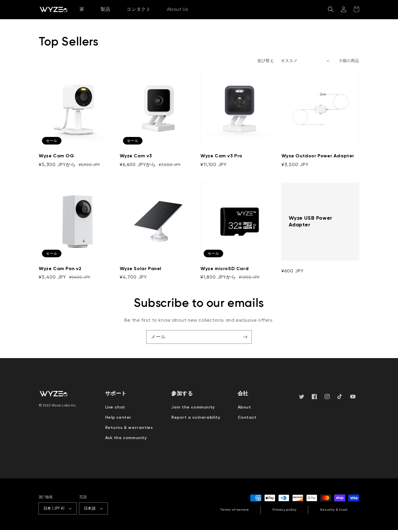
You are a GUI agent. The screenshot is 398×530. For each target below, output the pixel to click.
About (244, 407)
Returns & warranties (129, 427)
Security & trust (334, 510)
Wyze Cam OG (56, 156)
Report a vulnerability (195, 417)
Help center (118, 417)
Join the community (193, 407)
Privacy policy (284, 510)
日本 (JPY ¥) (53, 508)
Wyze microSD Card (224, 268)
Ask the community (126, 437)
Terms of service (234, 510)
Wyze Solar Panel (141, 268)
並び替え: (266, 60)
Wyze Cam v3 (136, 156)
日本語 (90, 508)
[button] (330, 9)
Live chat (115, 407)
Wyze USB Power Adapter (310, 221)
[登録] (245, 336)
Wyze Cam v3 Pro (221, 156)
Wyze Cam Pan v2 (60, 268)
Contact (247, 417)
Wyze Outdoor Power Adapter (318, 156)
